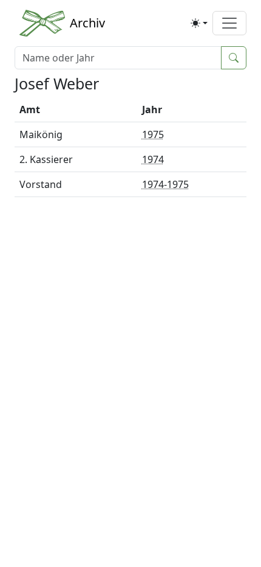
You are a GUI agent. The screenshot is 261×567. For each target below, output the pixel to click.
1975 (153, 134)
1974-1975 (165, 184)
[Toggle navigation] (229, 23)
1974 (153, 159)
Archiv (87, 23)
